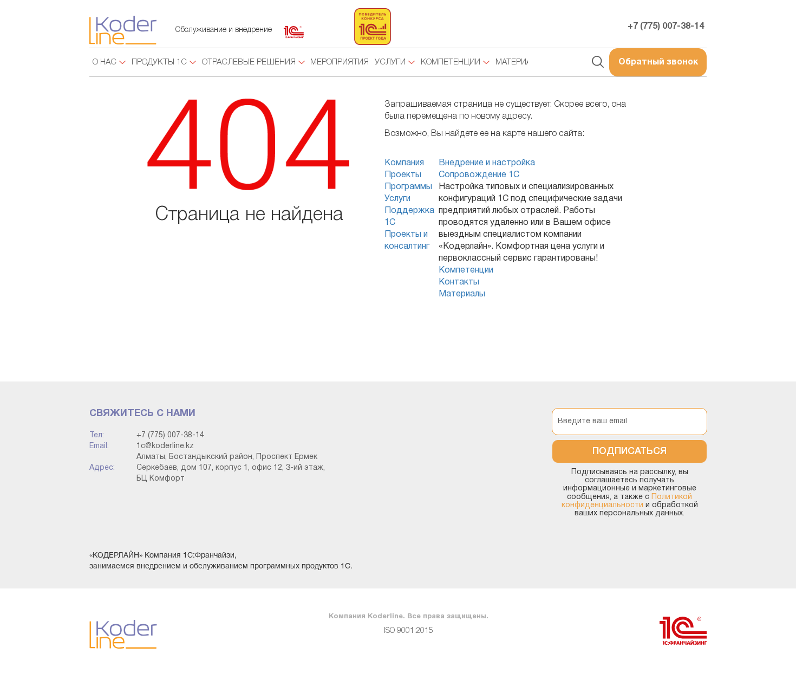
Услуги (397, 199)
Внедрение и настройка (487, 163)
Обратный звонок (658, 62)
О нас (104, 62)
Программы (408, 187)
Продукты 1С (159, 62)
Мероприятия (339, 62)
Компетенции (466, 270)
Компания (404, 163)
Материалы (462, 294)
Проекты (402, 175)
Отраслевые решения (249, 62)
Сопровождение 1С (479, 175)
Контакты (459, 282)
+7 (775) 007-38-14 (666, 26)
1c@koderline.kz (165, 446)
